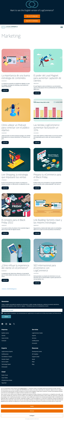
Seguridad (4, 382)
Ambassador (4, 366)
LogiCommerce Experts (7, 351)
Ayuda (33, 359)
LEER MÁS (5, 90)
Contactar (4, 340)
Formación (34, 343)
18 (10, 288)
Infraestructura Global (7, 380)
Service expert (5, 361)
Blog (33, 364)
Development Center (37, 351)
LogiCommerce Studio (37, 333)
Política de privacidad (47, 313)
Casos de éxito (5, 338)
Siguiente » (14, 288)
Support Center (35, 356)
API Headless (35, 354)
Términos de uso (57, 313)
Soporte (34, 335)
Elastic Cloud (5, 375)
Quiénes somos (5, 333)
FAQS (33, 361)
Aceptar (32, 406)
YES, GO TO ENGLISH (32, 16)
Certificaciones (35, 340)
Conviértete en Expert (7, 356)
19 (11, 288)
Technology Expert (6, 364)
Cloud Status (5, 377)
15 (7, 288)
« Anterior (4, 288)
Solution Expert (5, 359)
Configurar (32, 415)
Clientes (3, 335)
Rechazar (32, 410)
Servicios (34, 338)
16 (8, 288)
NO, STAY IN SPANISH (32, 21)
